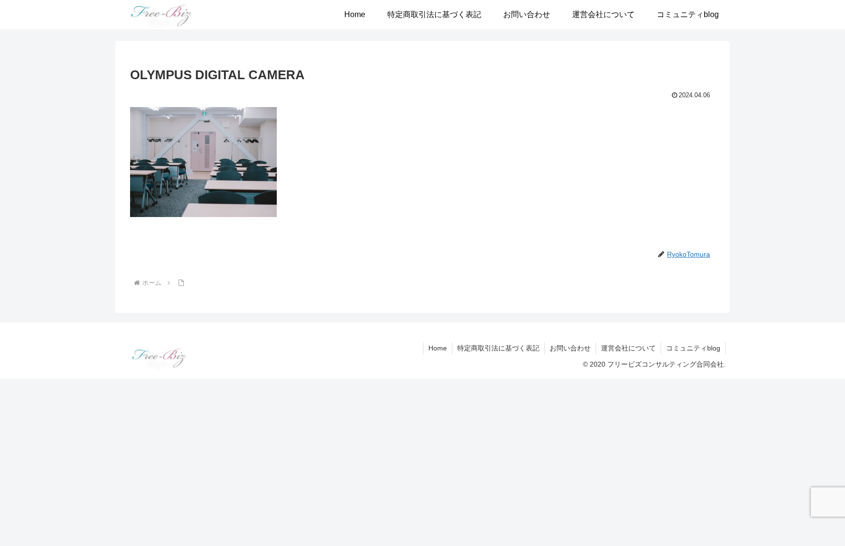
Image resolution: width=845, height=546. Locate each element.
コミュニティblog (693, 348)
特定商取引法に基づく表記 (498, 348)
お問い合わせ (570, 348)
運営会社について (628, 348)
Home (437, 348)
